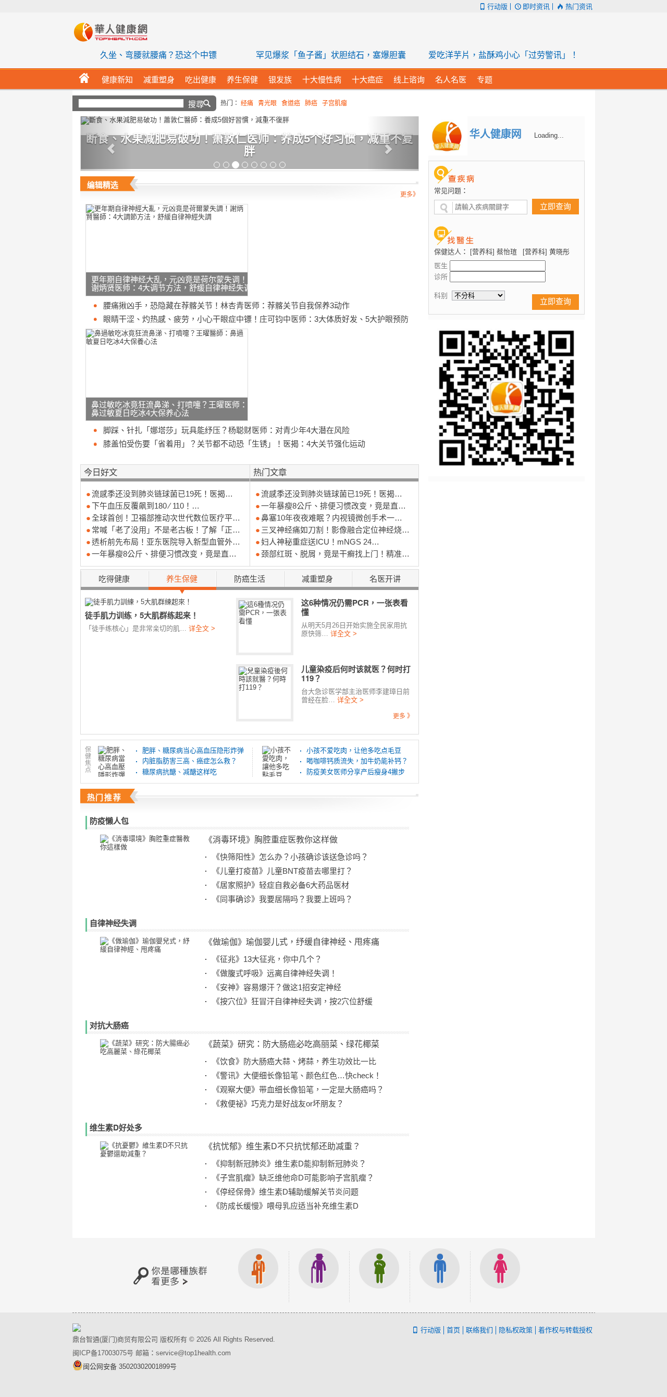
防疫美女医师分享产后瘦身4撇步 (355, 772)
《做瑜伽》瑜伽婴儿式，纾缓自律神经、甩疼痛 (291, 941)
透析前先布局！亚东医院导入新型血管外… (166, 541)
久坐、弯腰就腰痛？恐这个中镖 (158, 55)
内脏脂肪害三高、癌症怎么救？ (189, 761)
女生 (500, 1275)
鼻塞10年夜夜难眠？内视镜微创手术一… (331, 517)
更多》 (409, 194)
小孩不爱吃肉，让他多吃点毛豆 (353, 750)
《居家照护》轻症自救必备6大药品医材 (280, 885)
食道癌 (290, 103)
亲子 (379, 1275)
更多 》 (403, 716)
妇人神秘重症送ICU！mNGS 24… (320, 541)
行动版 (497, 6)
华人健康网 (114, 31)
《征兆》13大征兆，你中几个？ (267, 959)
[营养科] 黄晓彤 (546, 252)
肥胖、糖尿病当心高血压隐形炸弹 (193, 750)
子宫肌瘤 (334, 103)
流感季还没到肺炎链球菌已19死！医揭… (162, 493)
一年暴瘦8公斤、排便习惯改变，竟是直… (164, 553)
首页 (453, 1330)
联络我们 (479, 1330)
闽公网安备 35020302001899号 (130, 1366)
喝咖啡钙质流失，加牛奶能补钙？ (357, 761)
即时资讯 (536, 6)
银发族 (319, 1275)
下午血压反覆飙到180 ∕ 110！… (146, 505)
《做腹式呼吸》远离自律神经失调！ (274, 973)
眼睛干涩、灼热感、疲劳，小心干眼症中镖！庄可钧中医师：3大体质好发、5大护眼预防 (256, 319)
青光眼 (267, 103)
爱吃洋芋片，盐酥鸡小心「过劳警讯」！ (503, 55)
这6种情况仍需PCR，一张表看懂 (354, 607)
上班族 (258, 1275)
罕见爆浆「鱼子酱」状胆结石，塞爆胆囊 (331, 55)
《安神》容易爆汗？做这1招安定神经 (276, 987)
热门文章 (270, 471)
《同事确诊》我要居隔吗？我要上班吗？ (282, 899)
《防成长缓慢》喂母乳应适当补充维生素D (285, 1205)
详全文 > (202, 628)
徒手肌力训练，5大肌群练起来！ (142, 615)
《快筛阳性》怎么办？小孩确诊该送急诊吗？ (290, 856)
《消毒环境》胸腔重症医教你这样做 (271, 839)
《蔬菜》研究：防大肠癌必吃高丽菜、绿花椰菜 (291, 1044)
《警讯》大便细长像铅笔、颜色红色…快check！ (296, 1075)
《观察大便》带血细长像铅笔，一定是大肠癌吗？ (298, 1089)
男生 (439, 1275)
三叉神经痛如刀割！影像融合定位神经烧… (335, 529)
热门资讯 (578, 6)
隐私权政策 (516, 1330)
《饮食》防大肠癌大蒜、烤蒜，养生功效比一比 (294, 1061)
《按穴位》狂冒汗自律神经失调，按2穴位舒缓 (292, 1001)
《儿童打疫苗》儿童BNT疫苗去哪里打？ (282, 870)
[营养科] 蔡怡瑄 (493, 252)
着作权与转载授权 (565, 1330)
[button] (106, 143)
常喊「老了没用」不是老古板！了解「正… (166, 529)
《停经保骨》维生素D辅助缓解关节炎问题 (285, 1191)
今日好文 (100, 471)
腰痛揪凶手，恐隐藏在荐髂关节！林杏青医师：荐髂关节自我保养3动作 (226, 305)
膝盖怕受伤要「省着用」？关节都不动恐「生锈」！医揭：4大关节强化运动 (234, 443)
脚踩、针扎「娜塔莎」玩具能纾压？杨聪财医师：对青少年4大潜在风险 (226, 430)
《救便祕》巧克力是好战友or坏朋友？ (278, 1103)
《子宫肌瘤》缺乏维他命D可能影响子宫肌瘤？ (293, 1177)
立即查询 (555, 206)
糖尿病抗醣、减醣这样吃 (179, 772)
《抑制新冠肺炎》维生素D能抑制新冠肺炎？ (289, 1163)
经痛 (247, 103)
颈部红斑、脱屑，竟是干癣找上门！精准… (335, 553)
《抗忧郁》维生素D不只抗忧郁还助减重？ (282, 1146)
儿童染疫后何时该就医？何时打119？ (356, 673)
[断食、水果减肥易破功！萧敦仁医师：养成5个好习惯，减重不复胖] (249, 120)
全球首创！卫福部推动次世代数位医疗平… (166, 517)
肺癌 (311, 103)
